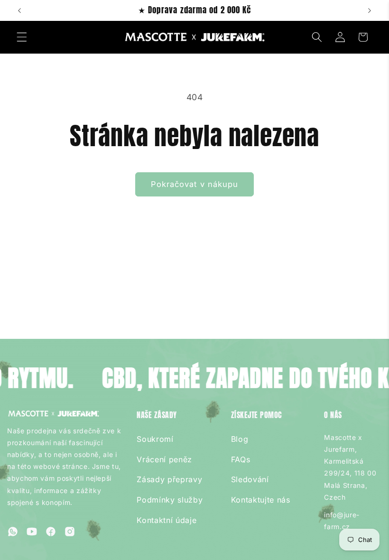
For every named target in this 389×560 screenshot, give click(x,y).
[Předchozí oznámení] (19, 10)
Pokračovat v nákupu (195, 184)
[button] (21, 37)
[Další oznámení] (369, 10)
